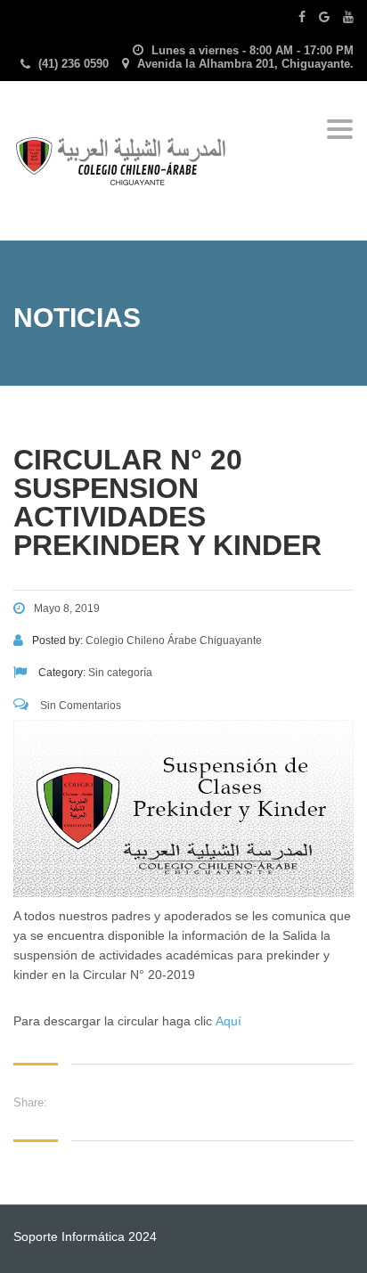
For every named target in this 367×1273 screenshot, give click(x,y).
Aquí (228, 1021)
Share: (30, 1102)
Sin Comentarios (79, 705)
